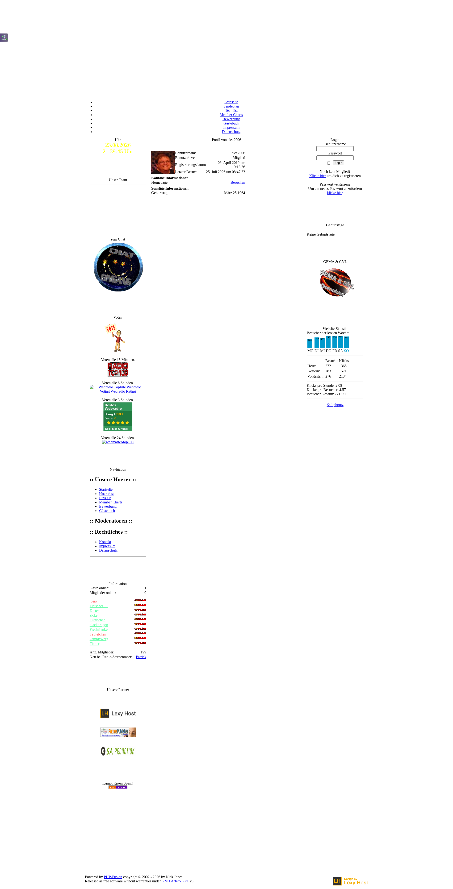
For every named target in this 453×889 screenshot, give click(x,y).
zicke (93, 615)
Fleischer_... (99, 606)
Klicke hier (317, 176)
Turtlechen (97, 620)
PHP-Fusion (113, 877)
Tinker (94, 644)
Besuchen (238, 182)
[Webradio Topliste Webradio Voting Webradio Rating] (118, 391)
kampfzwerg (99, 639)
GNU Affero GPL (175, 881)
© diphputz (335, 405)
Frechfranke (99, 629)
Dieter (94, 611)
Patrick (141, 657)
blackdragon (99, 625)
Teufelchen (98, 634)
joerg (93, 601)
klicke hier (334, 193)
